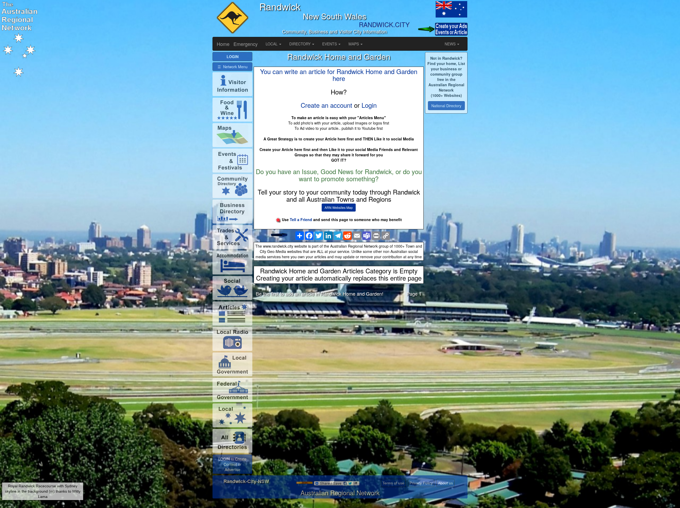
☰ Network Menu (233, 66)
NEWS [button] (451, 43)
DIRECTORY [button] (300, 43)
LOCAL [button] (272, 43)
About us (445, 483)
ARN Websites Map (339, 207)
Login (369, 105)
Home (223, 43)
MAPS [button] (354, 43)
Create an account (326, 105)
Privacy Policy (421, 483)
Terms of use (393, 483)
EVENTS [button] (330, 43)
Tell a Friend (301, 219)
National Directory (446, 105)
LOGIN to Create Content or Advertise (232, 464)
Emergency (245, 43)
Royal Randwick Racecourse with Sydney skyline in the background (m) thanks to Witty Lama (42, 491)
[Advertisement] (339, 342)
